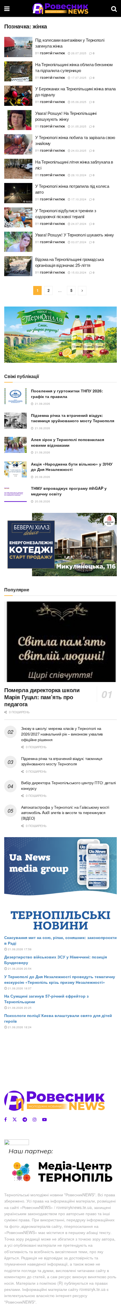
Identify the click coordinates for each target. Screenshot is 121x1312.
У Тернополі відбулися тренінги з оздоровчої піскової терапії (65, 213)
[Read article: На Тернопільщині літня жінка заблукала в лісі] (18, 169)
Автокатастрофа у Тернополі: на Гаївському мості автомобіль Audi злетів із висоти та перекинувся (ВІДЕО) (65, 812)
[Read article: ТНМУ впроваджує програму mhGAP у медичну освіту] (15, 494)
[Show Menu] (7, 8)
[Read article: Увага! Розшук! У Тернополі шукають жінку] (18, 242)
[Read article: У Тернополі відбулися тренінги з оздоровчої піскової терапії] (18, 217)
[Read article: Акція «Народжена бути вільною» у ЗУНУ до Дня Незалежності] (15, 469)
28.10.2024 (78, 175)
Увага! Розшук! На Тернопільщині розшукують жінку (66, 116)
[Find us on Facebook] (5, 1119)
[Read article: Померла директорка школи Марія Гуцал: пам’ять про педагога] (60, 642)
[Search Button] (114, 8)
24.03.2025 (78, 151)
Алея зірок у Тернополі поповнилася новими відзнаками (67, 442)
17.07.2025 (78, 78)
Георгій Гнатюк (52, 53)
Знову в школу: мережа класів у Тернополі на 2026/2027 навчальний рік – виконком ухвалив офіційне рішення (62, 733)
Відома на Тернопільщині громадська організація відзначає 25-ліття (69, 262)
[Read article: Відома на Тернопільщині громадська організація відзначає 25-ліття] (18, 266)
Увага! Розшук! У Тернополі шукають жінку (74, 235)
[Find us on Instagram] (35, 1119)
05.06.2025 (78, 102)
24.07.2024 (78, 224)
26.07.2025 (78, 53)
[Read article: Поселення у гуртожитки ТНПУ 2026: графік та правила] (15, 396)
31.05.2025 (78, 126)
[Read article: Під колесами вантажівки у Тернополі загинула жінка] (18, 47)
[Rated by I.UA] (16, 1143)
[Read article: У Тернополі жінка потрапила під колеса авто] (18, 193)
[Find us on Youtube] (44, 1119)
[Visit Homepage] (60, 8)
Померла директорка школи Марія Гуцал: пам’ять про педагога (41, 697)
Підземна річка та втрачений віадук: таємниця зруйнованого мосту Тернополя (72, 418)
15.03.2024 (78, 272)
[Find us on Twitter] (14, 1119)
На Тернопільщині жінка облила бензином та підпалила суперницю (74, 67)
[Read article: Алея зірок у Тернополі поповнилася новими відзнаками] (15, 445)
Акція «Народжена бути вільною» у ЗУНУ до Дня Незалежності (72, 466)
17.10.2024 (78, 199)
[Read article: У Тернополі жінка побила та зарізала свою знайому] (18, 144)
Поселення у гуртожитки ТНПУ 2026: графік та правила (67, 393)
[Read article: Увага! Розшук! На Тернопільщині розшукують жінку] (18, 120)
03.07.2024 (78, 242)
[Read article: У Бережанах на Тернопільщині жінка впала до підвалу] (18, 96)
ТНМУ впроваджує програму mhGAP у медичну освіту (69, 491)
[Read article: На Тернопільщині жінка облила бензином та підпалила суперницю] (18, 71)
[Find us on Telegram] (25, 1119)
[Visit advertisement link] (60, 335)
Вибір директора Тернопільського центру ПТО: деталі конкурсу (68, 785)
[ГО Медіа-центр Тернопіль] (60, 1166)
